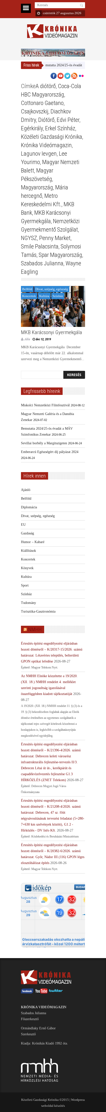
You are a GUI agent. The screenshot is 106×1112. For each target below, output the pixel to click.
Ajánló (25, 490)
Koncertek (29, 296)
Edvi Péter (68, 119)
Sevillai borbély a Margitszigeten (44, 443)
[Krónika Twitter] (56, 992)
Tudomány (28, 603)
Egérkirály (32, 128)
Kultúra (44, 296)
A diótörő (45, 86)
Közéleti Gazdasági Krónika (51, 136)
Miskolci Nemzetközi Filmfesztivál (45, 405)
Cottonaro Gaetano (42, 103)
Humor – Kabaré (32, 542)
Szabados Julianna (42, 263)
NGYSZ (29, 238)
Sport (25, 585)
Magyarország (37, 187)
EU (23, 524)
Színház (58, 296)
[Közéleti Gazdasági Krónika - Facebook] (27, 992)
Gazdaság (27, 533)
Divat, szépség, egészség (51, 289)
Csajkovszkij (34, 111)
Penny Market (55, 238)
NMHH (35, 629)
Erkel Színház (60, 128)
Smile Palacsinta (39, 246)
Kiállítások (28, 551)
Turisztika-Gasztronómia (38, 611)
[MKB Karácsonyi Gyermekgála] (53, 306)
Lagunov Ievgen (39, 153)
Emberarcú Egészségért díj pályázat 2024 (49, 452)
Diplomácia (29, 507)
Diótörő (46, 119)
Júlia (27, 339)
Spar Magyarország (60, 254)
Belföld (27, 289)
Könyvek (27, 568)
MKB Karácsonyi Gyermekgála (51, 332)
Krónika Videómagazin (46, 145)
